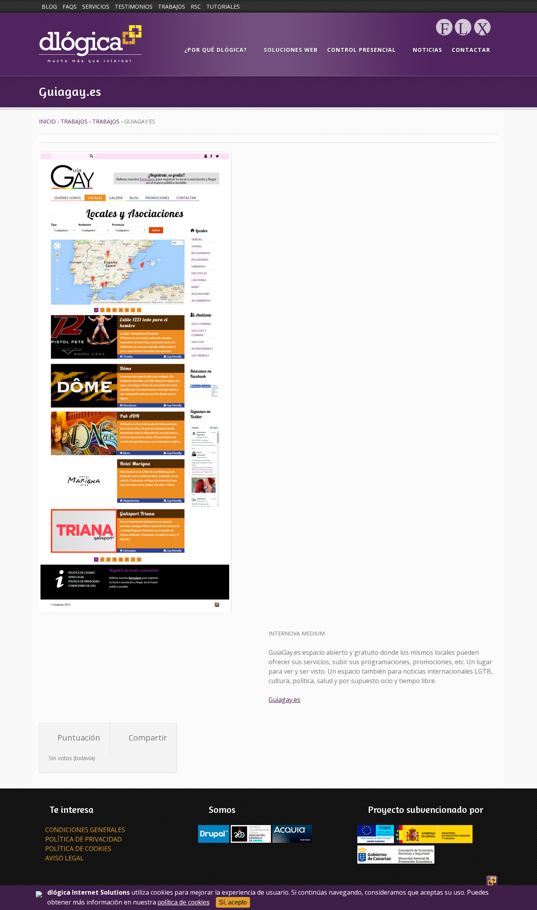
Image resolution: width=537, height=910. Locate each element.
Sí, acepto (233, 902)
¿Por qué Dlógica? (215, 49)
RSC (196, 6)
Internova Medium (296, 633)
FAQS (70, 6)
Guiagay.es (284, 699)
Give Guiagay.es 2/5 (63, 748)
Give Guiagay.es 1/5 (53, 748)
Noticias (427, 49)
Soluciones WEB (291, 49)
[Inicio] (90, 44)
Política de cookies (78, 848)
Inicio (47, 121)
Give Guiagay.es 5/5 (91, 748)
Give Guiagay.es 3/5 (72, 748)
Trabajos (171, 6)
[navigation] (337, 50)
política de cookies (184, 902)
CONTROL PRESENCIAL (361, 49)
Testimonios (134, 6)
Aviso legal (64, 858)
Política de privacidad (83, 839)
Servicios (95, 6)
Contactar (471, 49)
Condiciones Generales (85, 829)
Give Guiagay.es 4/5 (81, 748)
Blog (49, 6)
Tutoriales (223, 6)
